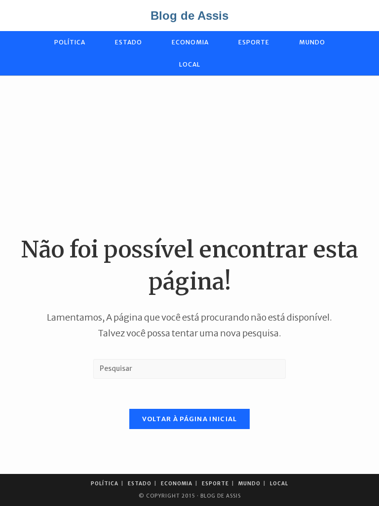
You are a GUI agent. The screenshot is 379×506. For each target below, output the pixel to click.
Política (104, 483)
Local (279, 483)
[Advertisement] (189, 155)
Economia (176, 483)
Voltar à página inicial (189, 419)
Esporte (215, 483)
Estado (140, 483)
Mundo (249, 483)
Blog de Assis (189, 15)
